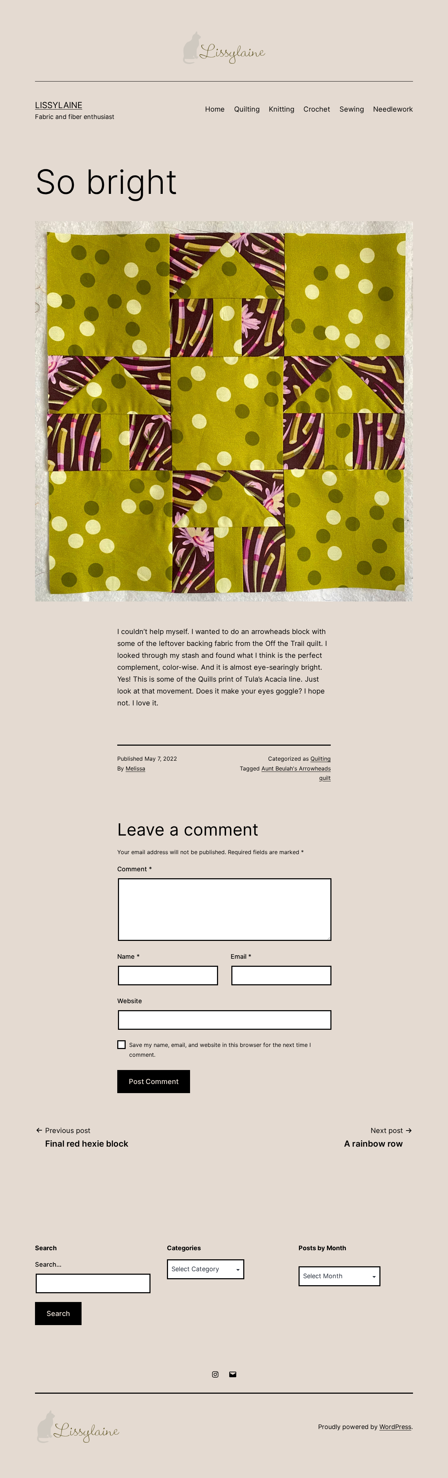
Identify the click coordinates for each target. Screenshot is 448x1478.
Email (241, 956)
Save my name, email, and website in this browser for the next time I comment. (220, 1049)
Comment (134, 869)
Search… (48, 1264)
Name (128, 956)
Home (215, 109)
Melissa (135, 768)
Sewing (352, 109)
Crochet (316, 109)
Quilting (247, 109)
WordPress (395, 1426)
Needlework (393, 109)
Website (129, 1001)
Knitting (281, 109)
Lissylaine (58, 105)
